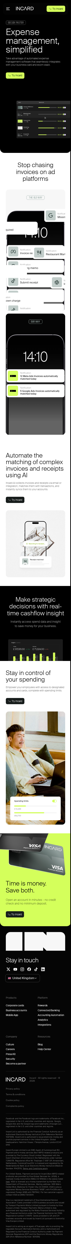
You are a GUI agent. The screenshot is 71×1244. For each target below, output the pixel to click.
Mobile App (12, 1015)
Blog (40, 1044)
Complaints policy (15, 1106)
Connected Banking (49, 1010)
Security (10, 1058)
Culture (10, 1044)
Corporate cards (15, 1005)
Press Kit (10, 1054)
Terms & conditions (15, 1094)
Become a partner (16, 1063)
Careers (10, 1049)
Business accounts (16, 1010)
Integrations (44, 1024)
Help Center (44, 1049)
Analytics (43, 1019)
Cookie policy (12, 1100)
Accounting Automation (51, 1015)
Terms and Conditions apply (35, 1168)
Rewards (43, 1005)
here (8, 1181)
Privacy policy (13, 1088)
